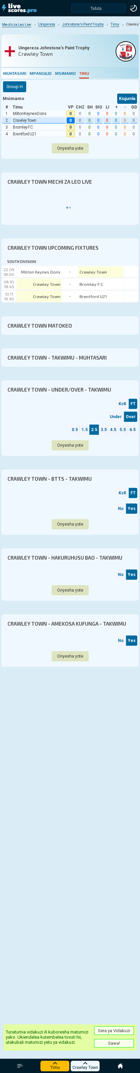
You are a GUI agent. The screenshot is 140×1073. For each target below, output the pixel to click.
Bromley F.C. (23, 127)
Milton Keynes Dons (29, 113)
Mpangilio (41, 73)
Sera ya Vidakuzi (114, 1030)
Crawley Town (24, 120)
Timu (84, 73)
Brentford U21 (24, 134)
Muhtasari (14, 73)
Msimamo (65, 73)
